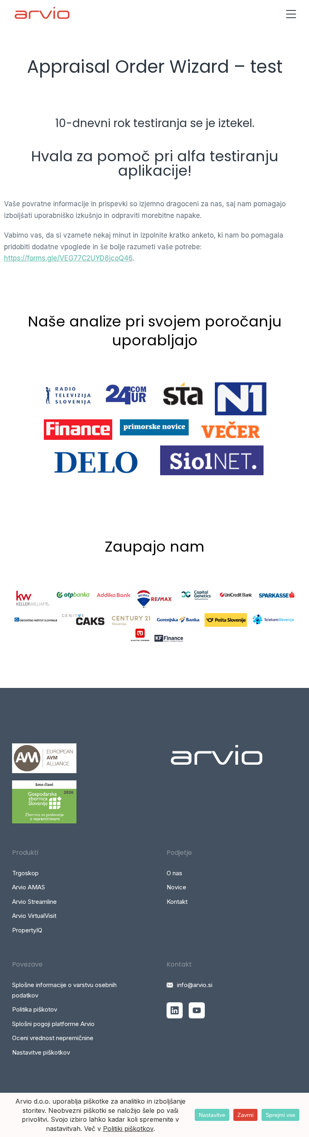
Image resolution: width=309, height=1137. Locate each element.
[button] (291, 14)
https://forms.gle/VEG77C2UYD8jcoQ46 (68, 258)
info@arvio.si (194, 985)
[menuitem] (77, 873)
